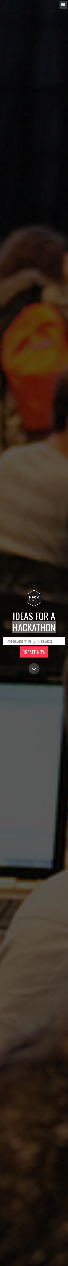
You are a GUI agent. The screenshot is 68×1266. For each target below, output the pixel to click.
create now (34, 652)
